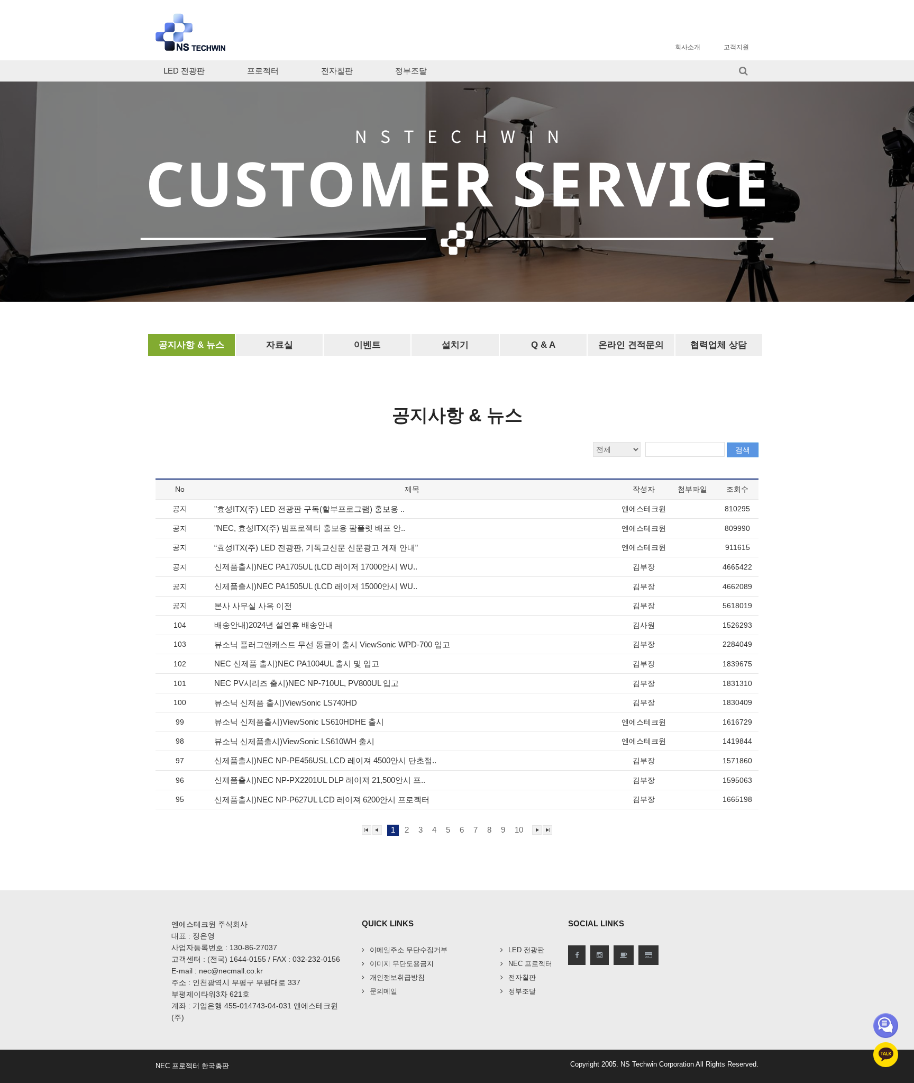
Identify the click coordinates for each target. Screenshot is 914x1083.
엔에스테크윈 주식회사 (209, 924)
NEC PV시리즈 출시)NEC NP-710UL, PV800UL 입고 (307, 683)
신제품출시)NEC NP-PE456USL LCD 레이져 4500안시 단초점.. (326, 760)
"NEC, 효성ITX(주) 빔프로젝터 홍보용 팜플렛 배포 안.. (310, 528)
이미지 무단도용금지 (402, 964)
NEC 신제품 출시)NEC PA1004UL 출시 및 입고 (297, 663)
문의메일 (383, 991)
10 (519, 829)
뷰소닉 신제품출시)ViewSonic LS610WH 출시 (295, 741)
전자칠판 (337, 70)
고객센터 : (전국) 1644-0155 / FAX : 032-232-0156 (255, 959)
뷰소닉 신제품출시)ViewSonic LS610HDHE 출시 (300, 721)
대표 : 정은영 (193, 936)
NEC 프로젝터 (530, 964)
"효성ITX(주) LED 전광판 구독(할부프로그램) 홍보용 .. (310, 508)
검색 (742, 450)
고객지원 (736, 47)
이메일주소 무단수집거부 (408, 950)
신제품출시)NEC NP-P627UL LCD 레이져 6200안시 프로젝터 (323, 799)
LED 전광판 (184, 70)
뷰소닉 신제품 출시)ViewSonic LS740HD (286, 702)
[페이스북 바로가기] (577, 955)
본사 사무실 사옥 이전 (254, 605)
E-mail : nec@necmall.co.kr (217, 971)
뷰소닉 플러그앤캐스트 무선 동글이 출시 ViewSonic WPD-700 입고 (333, 644)
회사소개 (687, 47)
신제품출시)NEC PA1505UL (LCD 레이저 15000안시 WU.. (316, 586)
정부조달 (411, 70)
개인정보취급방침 (397, 977)
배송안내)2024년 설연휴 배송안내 (274, 624)
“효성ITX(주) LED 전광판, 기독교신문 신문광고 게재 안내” (317, 547)
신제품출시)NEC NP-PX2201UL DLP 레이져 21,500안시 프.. (320, 779)
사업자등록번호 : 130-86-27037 (224, 947)
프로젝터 (263, 70)
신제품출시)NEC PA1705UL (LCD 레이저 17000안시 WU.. (316, 566)
